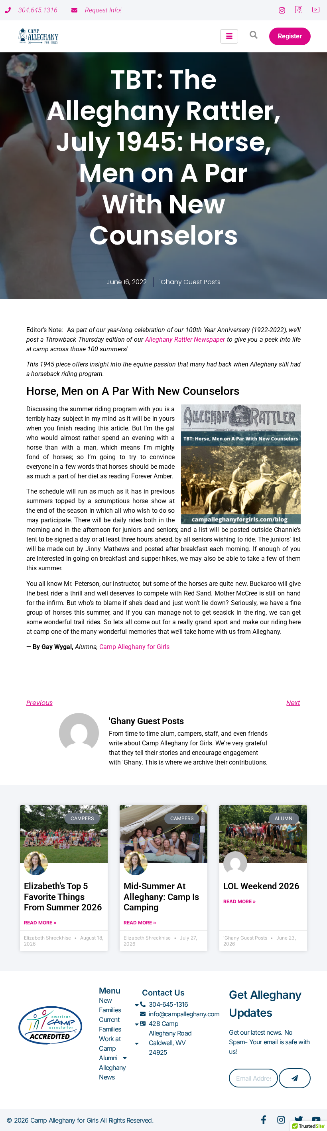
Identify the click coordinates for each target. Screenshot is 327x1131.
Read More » (40, 923)
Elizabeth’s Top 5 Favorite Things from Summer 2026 (63, 896)
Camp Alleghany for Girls (134, 647)
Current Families (110, 1024)
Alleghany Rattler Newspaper (185, 339)
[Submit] (295, 1078)
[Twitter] (298, 1119)
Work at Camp (109, 1043)
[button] (254, 36)
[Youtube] (316, 1119)
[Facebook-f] (263, 1119)
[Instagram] (281, 1119)
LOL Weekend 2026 (261, 886)
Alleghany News (112, 1072)
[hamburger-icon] (229, 36)
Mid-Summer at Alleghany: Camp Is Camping (161, 896)
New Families (110, 1005)
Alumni (108, 1058)
